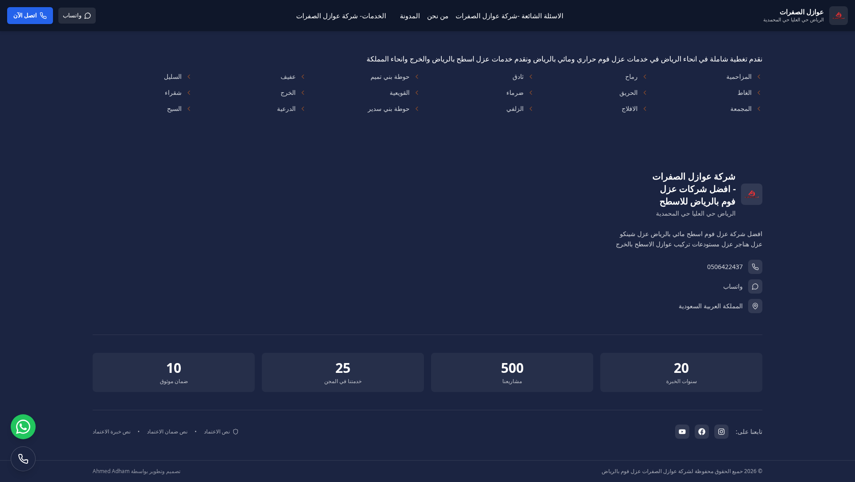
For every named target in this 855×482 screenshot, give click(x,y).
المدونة (410, 15)
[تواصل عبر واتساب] (23, 426)
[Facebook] (702, 432)
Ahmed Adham (111, 471)
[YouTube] (682, 432)
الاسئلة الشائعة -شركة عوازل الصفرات (509, 15)
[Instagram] (721, 432)
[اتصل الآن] (23, 458)
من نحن (437, 15)
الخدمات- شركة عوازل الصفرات (341, 15)
